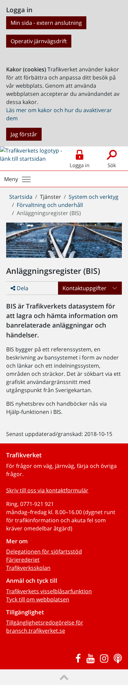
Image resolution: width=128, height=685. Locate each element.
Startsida (20, 196)
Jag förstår (24, 134)
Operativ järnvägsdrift (39, 41)
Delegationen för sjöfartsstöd (44, 551)
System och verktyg (93, 196)
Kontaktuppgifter (84, 288)
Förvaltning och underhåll (50, 205)
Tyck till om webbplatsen (37, 599)
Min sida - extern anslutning (46, 23)
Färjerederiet (23, 559)
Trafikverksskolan (28, 568)
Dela (21, 288)
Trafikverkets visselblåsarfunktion (49, 591)
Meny (11, 179)
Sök (112, 165)
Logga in (79, 165)
